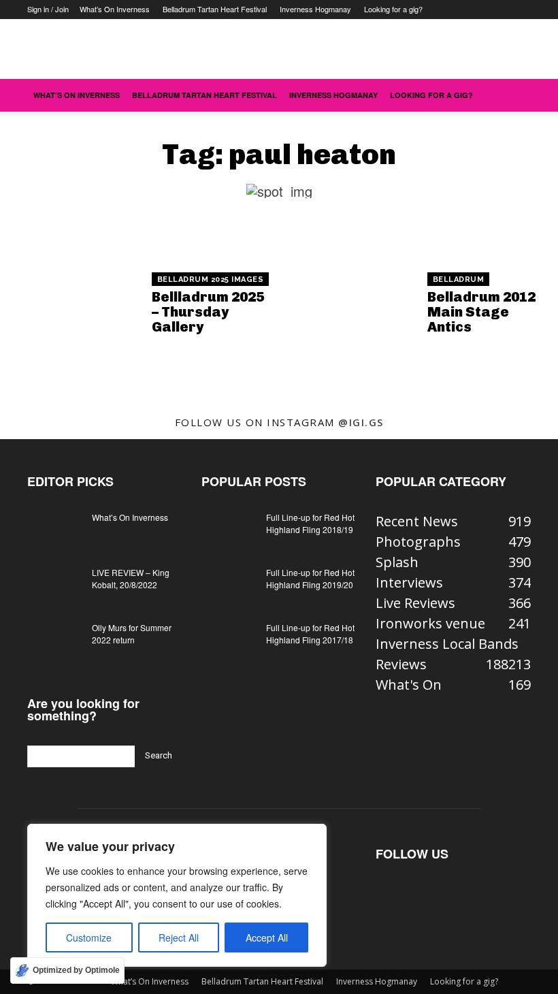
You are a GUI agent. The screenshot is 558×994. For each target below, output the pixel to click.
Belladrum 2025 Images (210, 279)
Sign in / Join (48, 8)
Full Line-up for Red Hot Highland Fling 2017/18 (310, 633)
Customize (89, 937)
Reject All (179, 937)
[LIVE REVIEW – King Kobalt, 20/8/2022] (54, 585)
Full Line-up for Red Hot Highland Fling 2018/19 (310, 523)
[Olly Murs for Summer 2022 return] (54, 641)
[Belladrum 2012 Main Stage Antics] (351, 304)
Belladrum (459, 279)
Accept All (267, 937)
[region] (177, 895)
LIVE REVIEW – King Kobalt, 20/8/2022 (130, 578)
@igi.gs (361, 422)
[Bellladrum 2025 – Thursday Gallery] (76, 304)
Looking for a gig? (393, 8)
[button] (514, 94)
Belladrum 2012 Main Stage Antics (481, 312)
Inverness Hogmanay (315, 8)
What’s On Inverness (115, 8)
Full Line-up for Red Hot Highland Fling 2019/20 (310, 578)
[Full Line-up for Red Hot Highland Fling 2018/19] (228, 530)
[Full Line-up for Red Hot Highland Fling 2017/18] (228, 641)
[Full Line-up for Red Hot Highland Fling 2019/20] (228, 585)
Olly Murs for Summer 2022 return (131, 633)
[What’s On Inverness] (54, 530)
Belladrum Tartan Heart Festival (215, 8)
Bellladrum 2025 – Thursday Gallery (208, 312)
